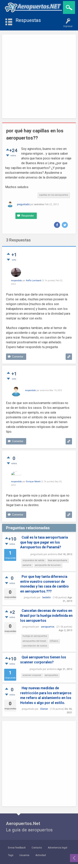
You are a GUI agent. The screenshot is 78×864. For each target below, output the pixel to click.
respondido (16, 280)
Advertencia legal (57, 847)
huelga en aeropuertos (35, 636)
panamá (27, 565)
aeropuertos (47, 626)
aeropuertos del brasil (34, 641)
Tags (10, 855)
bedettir (46, 597)
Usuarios (24, 855)
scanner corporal (32, 675)
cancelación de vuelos (35, 645)
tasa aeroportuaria (57, 560)
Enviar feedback (17, 847)
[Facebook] (57, 225)
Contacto (37, 847)
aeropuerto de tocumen (48, 565)
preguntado (23, 204)
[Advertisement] (39, 76)
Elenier (44, 709)
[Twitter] (65, 225)
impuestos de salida (33, 560)
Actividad (40, 855)
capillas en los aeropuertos (53, 195)
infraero (54, 641)
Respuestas (28, 20)
